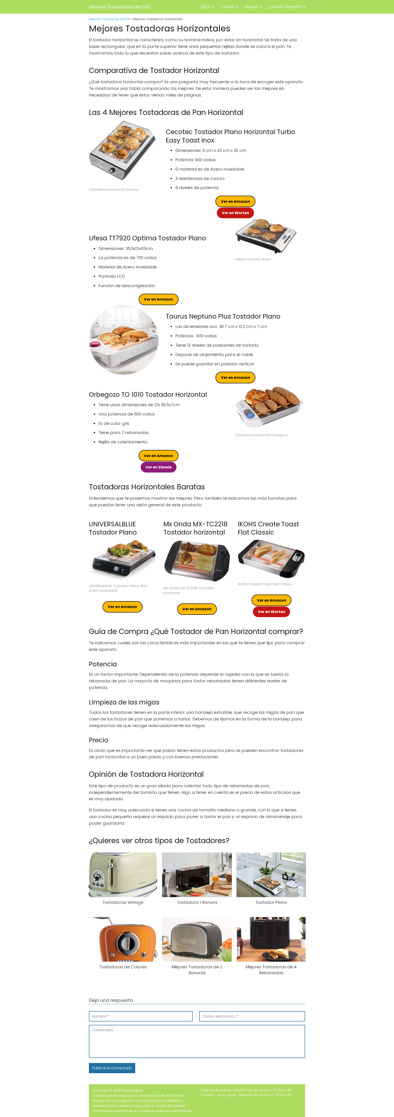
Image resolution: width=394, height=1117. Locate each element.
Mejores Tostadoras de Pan (119, 7)
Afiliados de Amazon (255, 1095)
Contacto (284, 1095)
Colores (227, 6)
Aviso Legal (226, 1095)
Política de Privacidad (253, 1090)
